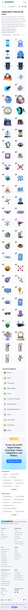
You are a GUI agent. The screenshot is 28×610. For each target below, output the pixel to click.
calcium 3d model (8, 511)
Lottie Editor (3, 555)
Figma (16, 549)
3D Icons (16, 530)
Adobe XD (17, 558)
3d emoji (6, 474)
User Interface (10, 383)
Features (3, 534)
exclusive (9, 26)
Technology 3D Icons (6, 34)
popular (13, 26)
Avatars (9, 414)
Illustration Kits (18, 538)
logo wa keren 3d (15, 474)
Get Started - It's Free (14, 461)
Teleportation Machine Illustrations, (9, 30)
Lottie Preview (4, 564)
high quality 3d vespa (8, 505)
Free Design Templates (19, 543)
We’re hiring (3, 538)
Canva (16, 551)
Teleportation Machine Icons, (8, 32)
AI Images (17, 536)
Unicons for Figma (18, 557)
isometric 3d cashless (19, 499)
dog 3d (5, 477)
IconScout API (4, 560)
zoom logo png (7, 480)
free (11, 16)
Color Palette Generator (6, 566)
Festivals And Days (12, 404)
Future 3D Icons (16, 34)
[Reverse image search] (19, 6)
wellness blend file (8, 496)
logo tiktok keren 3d (8, 483)
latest (16, 26)
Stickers (9, 430)
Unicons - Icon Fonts (19, 541)
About (2, 532)
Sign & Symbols (11, 419)
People (9, 377)
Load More (14, 489)
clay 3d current (7, 499)
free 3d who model (20, 496)
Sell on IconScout (4, 536)
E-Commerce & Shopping (13, 398)
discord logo (13, 477)
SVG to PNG (3, 557)
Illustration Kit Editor (5, 549)
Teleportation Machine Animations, (9, 29)
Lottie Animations (18, 532)
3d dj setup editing (8, 486)
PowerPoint (17, 553)
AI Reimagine (4, 558)
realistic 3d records (17, 502)
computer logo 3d (18, 480)
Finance (9, 393)
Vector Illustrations (18, 534)
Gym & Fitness (10, 425)
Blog (2, 530)
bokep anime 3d (20, 483)
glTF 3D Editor (4, 551)
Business (9, 372)
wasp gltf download (20, 511)
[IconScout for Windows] (17, 592)
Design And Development (13, 409)
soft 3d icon (6, 502)
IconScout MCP (4, 562)
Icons (16, 540)
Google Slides (17, 555)
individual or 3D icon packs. (12, 24)
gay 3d (17, 486)
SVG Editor (3, 553)
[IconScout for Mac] (15, 592)
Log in (24, 2)
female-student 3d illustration (10, 508)
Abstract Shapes (11, 388)
